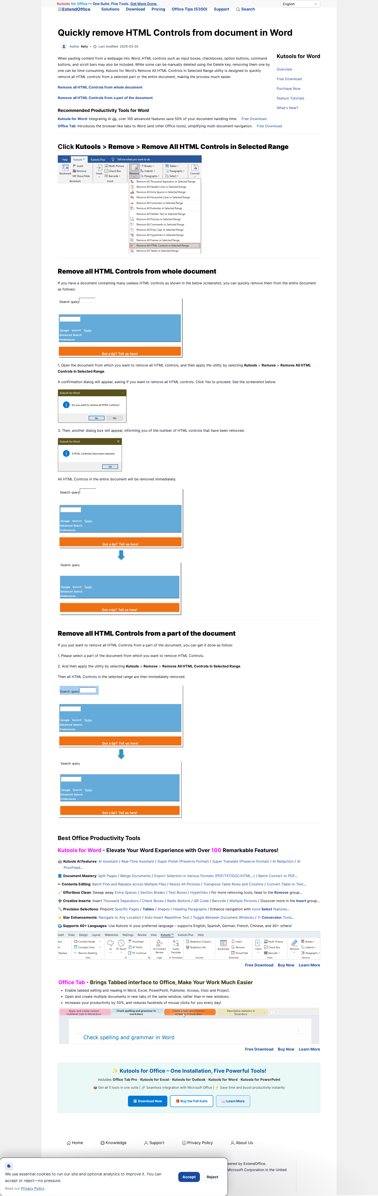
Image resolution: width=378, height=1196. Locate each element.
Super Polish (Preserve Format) (183, 861)
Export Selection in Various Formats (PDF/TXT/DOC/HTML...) (204, 876)
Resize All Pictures (185, 884)
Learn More (309, 965)
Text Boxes (177, 892)
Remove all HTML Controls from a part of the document (105, 98)
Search (248, 9)
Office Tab (66, 126)
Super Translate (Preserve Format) (240, 861)
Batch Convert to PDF (276, 876)
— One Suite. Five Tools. (107, 4)
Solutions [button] (110, 9)
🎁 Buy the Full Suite (192, 1101)
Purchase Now (289, 88)
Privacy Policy (200, 1142)
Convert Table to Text (285, 884)
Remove (281, 892)
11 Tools (274, 917)
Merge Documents (135, 876)
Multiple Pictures (243, 901)
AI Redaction (283, 861)
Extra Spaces (126, 892)
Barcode (219, 901)
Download (135, 9)
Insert (301, 901)
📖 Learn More (233, 1101)
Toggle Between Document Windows (223, 917)
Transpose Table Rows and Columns (233, 884)
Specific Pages (127, 909)
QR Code (201, 901)
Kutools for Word (72, 119)
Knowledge (116, 1142)
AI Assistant (108, 861)
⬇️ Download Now (147, 1101)
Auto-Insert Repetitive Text (167, 917)
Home (77, 1142)
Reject (212, 1177)
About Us (244, 1142)
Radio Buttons (178, 901)
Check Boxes (153, 901)
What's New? (287, 108)
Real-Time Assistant (137, 861)
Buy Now (286, 965)
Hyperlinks (199, 892)
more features (269, 909)
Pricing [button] (158, 9)
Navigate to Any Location (120, 917)
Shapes (164, 909)
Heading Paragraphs (190, 909)
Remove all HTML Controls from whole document (100, 87)
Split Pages (107, 876)
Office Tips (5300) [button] (189, 9)
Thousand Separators (120, 901)
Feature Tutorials (290, 98)
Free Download (289, 79)
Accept (189, 1177)
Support (221, 9)
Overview (284, 69)
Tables (148, 909)
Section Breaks (152, 892)
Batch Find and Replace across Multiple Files (129, 884)
